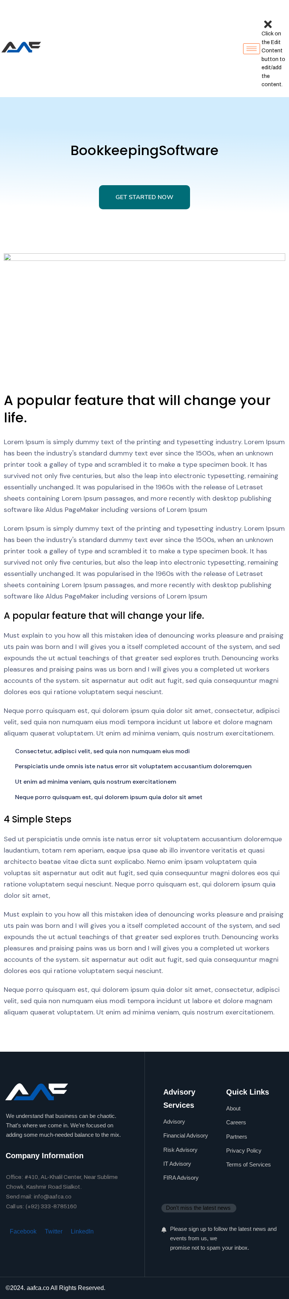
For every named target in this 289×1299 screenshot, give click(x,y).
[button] (267, 14)
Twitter (53, 1231)
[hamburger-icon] (251, 48)
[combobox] (198, 1208)
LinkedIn (82, 1231)
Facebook (23, 1231)
